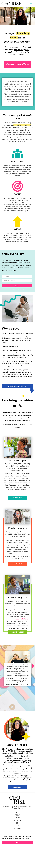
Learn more (25, 838)
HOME (17, 812)
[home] (11, 3)
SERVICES (17, 828)
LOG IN (17, 826)
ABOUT (17, 815)
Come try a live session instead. (17, 619)
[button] (30, 3)
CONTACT (17, 817)
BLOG (17, 823)
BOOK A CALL (17, 820)
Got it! (17, 842)
